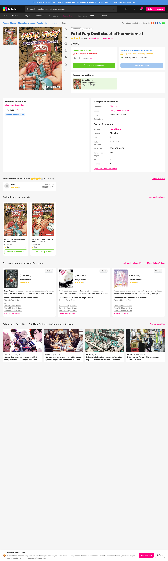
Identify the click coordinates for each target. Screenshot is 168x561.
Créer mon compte (155, 9)
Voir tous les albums (157, 197)
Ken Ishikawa (115, 129)
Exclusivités (67, 16)
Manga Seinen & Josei (26, 23)
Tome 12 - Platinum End (123, 305)
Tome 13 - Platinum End (123, 308)
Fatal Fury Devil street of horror (48, 23)
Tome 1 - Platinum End (122, 300)
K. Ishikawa (8, 244)
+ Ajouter (19, 110)
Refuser (160, 555)
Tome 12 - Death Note (13, 308)
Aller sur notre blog (157, 324)
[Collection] (126, 9)
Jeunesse (40, 16)
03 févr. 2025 (49, 185)
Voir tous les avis (158, 179)
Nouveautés (82, 16)
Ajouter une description (14, 105)
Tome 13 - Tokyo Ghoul (68, 308)
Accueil (5, 23)
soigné (90, 58)
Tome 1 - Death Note (12, 300)
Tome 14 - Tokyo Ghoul (68, 311)
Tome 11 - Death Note (12, 305)
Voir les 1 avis (94, 38)
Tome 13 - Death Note (13, 311)
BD (5, 16)
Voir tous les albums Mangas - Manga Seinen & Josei (144, 263)
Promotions (53, 16)
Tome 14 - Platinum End (123, 311)
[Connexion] (133, 9)
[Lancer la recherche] (113, 9)
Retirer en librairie (142, 65)
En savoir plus (129, 2)
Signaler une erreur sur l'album (105, 169)
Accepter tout (146, 555)
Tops (92, 16)
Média (104, 16)
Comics (15, 16)
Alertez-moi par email (96, 65)
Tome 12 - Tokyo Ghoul (68, 305)
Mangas (27, 16)
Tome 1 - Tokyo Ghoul (67, 300)
